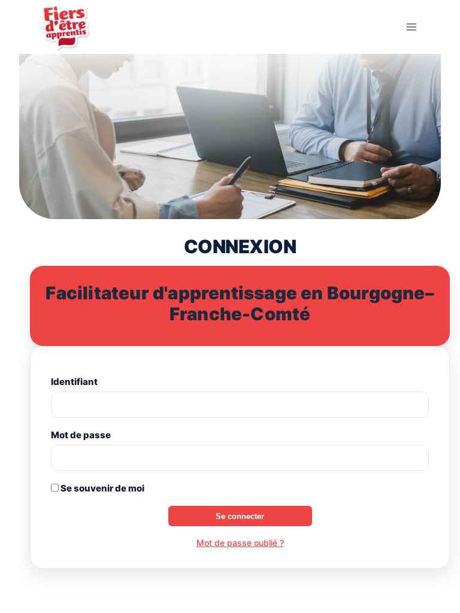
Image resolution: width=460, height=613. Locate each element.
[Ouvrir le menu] (411, 26)
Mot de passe (81, 435)
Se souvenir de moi (101, 488)
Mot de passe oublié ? (240, 543)
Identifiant (74, 381)
